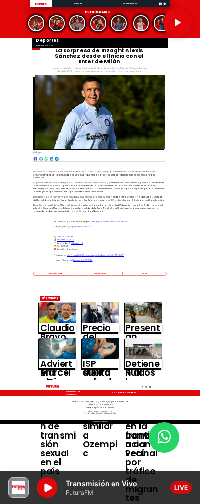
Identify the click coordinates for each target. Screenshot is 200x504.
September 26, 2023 (83, 226)
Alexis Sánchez (55, 273)
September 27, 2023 (83, 260)
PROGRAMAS (130, 3)
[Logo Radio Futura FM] (41, 5)
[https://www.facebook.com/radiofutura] (160, 7)
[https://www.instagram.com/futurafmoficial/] (164, 7)
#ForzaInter (88, 255)
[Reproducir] (177, 22)
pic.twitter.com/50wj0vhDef (112, 221)
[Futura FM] (36, 23)
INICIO (78, 3)
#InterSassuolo (65, 239)
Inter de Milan (100, 273)
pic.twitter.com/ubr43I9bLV (109, 255)
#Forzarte (93, 221)
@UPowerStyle (74, 255)
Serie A (144, 273)
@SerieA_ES (76, 243)
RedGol (103, 182)
